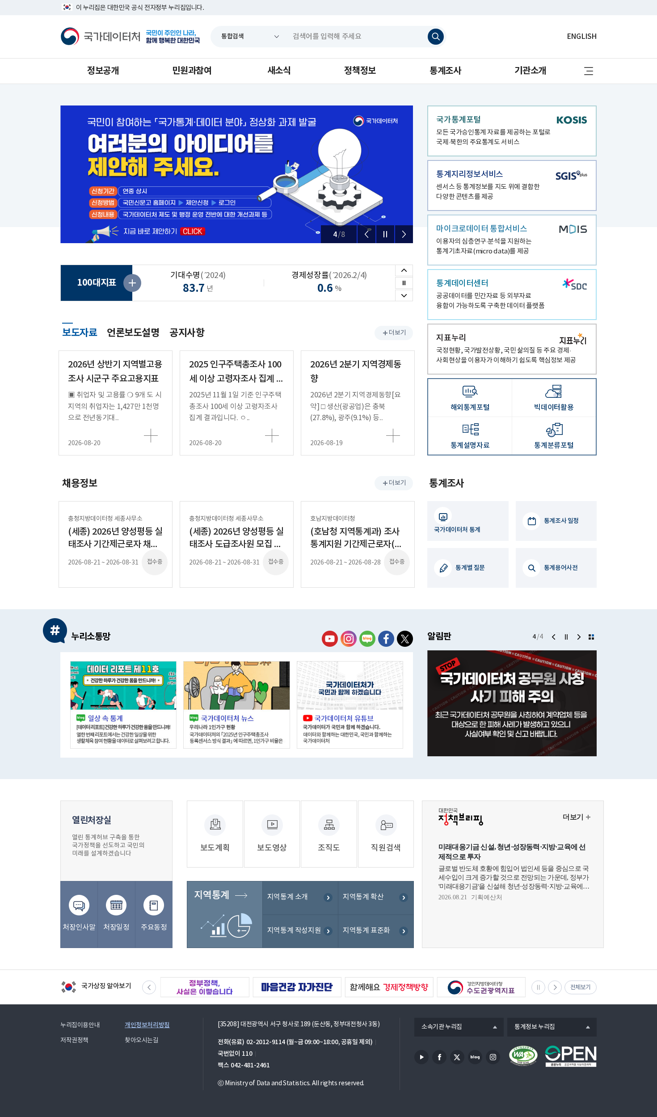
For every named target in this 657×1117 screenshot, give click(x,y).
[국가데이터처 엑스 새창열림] (405, 639)
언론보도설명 (133, 333)
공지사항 (186, 333)
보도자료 (79, 332)
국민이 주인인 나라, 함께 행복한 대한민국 (173, 37)
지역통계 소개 (287, 897)
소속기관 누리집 (438, 1027)
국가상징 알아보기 (95, 988)
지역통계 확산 (363, 897)
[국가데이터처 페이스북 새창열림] (386, 639)
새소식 (279, 71)
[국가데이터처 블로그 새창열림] (367, 639)
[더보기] (591, 637)
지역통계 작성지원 (294, 931)
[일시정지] (385, 234)
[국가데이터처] (100, 36)
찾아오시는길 (142, 1040)
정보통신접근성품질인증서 (523, 1056)
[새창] (123, 705)
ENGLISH (582, 37)
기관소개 (530, 71)
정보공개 (102, 71)
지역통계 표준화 (366, 931)
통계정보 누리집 (531, 1027)
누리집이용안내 (80, 1025)
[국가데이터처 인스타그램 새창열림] (349, 639)
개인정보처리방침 (147, 1025)
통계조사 (445, 71)
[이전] (366, 234)
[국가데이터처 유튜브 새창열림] (330, 639)
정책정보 (359, 71)
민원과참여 (191, 71)
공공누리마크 (571, 1056)
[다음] (404, 234)
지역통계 (211, 895)
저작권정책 (74, 1040)
